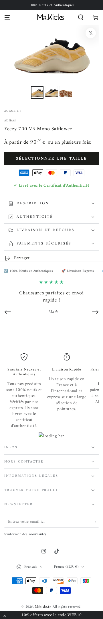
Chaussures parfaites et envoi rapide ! (51, 297)
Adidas (10, 121)
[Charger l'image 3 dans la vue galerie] (66, 92)
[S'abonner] (95, 522)
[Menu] (7, 17)
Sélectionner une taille (51, 158)
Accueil (11, 111)
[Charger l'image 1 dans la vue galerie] (37, 92)
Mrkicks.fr (43, 607)
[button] (80, 17)
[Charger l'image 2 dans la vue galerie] (51, 92)
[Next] (95, 312)
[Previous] (7, 312)
